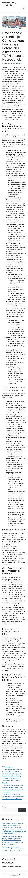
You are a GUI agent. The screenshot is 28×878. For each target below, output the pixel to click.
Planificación (6, 780)
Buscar (4, 807)
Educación (5, 774)
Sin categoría (8, 767)
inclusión (4, 776)
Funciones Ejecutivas (15, 774)
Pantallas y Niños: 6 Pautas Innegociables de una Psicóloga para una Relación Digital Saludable (13, 849)
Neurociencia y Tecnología (9, 3)
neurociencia (6, 778)
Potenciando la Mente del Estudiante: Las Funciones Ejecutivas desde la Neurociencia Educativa (13, 797)
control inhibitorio (13, 771)
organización (14, 778)
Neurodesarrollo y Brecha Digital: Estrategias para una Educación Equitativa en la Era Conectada (12, 838)
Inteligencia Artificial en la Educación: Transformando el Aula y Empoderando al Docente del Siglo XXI (14, 831)
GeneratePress (15, 875)
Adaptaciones (8, 769)
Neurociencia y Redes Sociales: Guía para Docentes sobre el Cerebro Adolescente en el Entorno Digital (13, 825)
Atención (4, 771)
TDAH (12, 780)
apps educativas (18, 769)
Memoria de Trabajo (14, 776)
